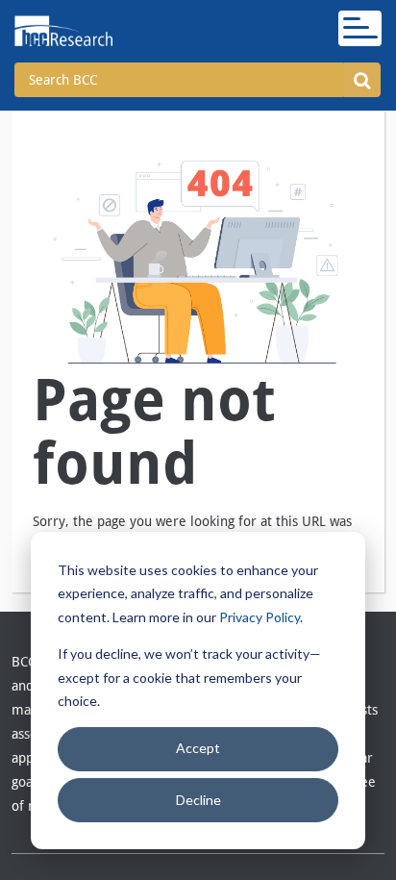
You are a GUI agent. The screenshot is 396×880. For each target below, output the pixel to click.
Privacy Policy (259, 617)
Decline (198, 800)
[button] (362, 80)
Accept (198, 748)
